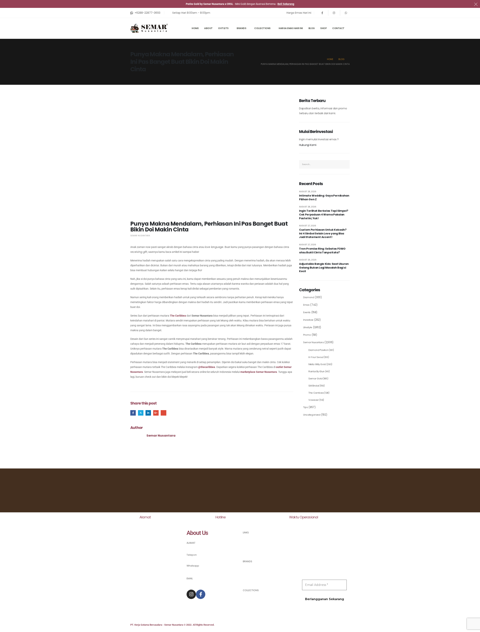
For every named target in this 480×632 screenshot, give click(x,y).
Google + (156, 413)
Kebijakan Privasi (253, 542)
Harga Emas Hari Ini (291, 28)
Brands (241, 28)
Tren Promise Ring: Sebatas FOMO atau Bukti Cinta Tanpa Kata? (322, 250)
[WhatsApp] (346, 12)
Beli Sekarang (286, 3)
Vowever (313, 400)
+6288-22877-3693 (198, 571)
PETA (189, 547)
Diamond (308, 297)
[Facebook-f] (200, 594)
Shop (323, 28)
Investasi (308, 319)
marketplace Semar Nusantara (258, 371)
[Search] (346, 164)
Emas (306, 304)
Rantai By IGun (316, 371)
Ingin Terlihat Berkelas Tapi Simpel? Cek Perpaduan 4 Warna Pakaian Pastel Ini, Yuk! (323, 214)
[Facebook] (322, 12)
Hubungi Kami (307, 145)
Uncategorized (311, 414)
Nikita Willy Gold (317, 364)
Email (163, 413)
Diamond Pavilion (318, 350)
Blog (311, 28)
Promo (307, 334)
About (208, 28)
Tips (305, 407)
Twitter (140, 413)
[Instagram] (334, 12)
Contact (338, 28)
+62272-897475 (196, 559)
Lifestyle (307, 327)
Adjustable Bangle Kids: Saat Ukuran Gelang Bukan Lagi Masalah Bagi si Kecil (324, 267)
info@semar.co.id (197, 583)
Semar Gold (315, 378)
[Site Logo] (149, 28)
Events (306, 312)
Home (195, 28)
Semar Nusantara (140, 235)
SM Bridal (313, 385)
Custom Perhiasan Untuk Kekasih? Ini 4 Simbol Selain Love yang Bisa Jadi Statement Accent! (322, 233)
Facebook (133, 413)
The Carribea (316, 392)
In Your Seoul (315, 357)
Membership (250, 547)
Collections (262, 28)
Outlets (223, 28)
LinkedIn (148, 413)
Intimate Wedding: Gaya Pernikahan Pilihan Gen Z (324, 197)
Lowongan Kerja (252, 551)
